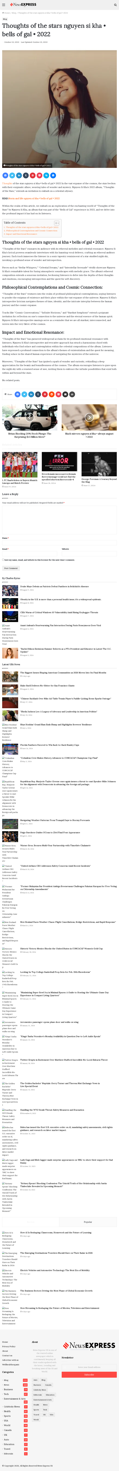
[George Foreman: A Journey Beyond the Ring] (99, 464)
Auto (6, 1439)
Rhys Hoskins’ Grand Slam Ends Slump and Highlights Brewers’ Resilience (56, 724)
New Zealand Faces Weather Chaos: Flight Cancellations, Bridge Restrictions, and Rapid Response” (68, 922)
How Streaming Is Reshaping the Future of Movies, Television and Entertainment (59, 1308)
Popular (88, 1222)
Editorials (8, 1453)
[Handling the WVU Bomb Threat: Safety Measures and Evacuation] (10, 1116)
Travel (7, 1449)
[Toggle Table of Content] (55, 223)
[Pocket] (39, 175)
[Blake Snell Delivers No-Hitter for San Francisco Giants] (10, 689)
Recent (30, 1222)
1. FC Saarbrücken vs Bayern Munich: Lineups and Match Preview (19, 481)
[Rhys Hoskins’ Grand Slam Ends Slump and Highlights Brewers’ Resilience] (10, 732)
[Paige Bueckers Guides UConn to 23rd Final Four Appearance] (10, 836)
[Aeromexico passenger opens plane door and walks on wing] (10, 1027)
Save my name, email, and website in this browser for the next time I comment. (39, 560)
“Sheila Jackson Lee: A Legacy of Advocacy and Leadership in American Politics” (58, 711)
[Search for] (115, 5)
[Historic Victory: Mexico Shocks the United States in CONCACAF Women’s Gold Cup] (10, 958)
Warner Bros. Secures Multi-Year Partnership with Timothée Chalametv (55, 845)
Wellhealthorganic (10, 1364)
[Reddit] (52, 394)
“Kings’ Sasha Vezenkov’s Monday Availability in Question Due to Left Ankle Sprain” (60, 1036)
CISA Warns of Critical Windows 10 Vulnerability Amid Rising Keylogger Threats (59, 612)
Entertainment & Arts (15, 1398)
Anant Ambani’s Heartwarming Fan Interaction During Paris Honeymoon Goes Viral (60, 625)
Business (8, 1389)
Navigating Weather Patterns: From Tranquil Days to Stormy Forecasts (55, 820)
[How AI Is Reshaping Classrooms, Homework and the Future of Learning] (10, 1240)
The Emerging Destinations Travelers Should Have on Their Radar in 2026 (56, 1253)
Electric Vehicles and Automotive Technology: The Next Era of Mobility (55, 1270)
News (6, 1385)
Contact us (7, 1355)
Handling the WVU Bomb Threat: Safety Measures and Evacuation (52, 1110)
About (5, 1351)
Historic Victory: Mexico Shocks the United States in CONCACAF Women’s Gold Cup (61, 948)
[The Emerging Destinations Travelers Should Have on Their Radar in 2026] (10, 1259)
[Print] (72, 394)
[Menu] (3, 5)
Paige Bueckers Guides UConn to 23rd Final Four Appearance (50, 832)
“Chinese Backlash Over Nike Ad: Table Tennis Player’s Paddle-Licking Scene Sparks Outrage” (65, 698)
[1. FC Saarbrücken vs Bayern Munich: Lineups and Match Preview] (19, 464)
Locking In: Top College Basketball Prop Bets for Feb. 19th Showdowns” (55, 972)
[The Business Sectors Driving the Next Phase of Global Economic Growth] (10, 1297)
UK (5, 1435)
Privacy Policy (8, 1346)
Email (5, 549)
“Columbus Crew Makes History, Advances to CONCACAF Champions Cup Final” (59, 758)
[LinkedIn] (19, 175)
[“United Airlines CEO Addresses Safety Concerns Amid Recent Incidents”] (10, 874)
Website (65, 549)
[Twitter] (12, 175)
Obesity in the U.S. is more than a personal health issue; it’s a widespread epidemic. (60, 599)
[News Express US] (23, 4)
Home (7, 13)
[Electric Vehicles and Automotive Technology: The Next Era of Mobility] (10, 1278)
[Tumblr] (26, 175)
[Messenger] (53, 175)
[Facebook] (5, 175)
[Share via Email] (65, 394)
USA (6, 1420)
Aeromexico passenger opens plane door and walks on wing (49, 1022)
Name (5, 538)
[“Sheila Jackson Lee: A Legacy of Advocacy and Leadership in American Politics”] (10, 715)
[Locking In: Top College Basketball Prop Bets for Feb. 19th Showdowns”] (10, 980)
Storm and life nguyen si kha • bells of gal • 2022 (34, 198)
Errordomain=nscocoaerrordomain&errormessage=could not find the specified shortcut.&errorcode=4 (59, 477)
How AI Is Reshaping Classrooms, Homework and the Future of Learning (55, 1232)
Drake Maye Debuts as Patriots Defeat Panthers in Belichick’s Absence (54, 586)
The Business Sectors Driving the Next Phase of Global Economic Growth (56, 1290)
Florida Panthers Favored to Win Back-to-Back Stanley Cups (49, 745)
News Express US (45, 1466)
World (7, 1425)
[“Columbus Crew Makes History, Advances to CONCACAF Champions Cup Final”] (10, 767)
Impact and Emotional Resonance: (21, 234)
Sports (7, 1416)
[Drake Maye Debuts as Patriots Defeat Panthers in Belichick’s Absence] (10, 590)
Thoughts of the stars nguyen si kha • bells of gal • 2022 (32, 227)
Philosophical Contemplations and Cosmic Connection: (32, 230)
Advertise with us (10, 1360)
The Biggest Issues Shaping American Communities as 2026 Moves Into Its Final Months (63, 672)
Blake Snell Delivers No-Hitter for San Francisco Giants (47, 685)
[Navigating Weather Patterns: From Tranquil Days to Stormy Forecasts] (10, 824)
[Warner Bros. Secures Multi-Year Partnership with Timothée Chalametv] (10, 853)
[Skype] (46, 175)
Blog (14, 13)
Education (9, 1444)
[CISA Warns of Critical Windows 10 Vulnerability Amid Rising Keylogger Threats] (10, 616)
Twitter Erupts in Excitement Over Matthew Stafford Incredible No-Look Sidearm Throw (64, 1060)
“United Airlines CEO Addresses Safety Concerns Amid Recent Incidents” (55, 866)
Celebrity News (12, 1406)
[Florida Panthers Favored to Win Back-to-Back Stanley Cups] (10, 749)
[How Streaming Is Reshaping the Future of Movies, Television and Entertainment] (10, 1316)
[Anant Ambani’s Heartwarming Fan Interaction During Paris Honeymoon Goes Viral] (10, 635)
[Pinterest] (33, 175)
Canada (7, 1430)
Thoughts (7, 183)
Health (7, 1411)
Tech (6, 1394)
